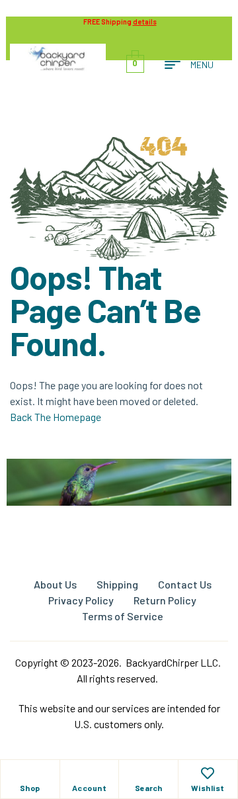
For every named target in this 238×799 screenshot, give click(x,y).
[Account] (89, 773)
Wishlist (208, 787)
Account (89, 787)
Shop (30, 787)
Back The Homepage (55, 416)
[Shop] (29, 773)
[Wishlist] (207, 773)
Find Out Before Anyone (119, 514)
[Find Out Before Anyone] (119, 477)
